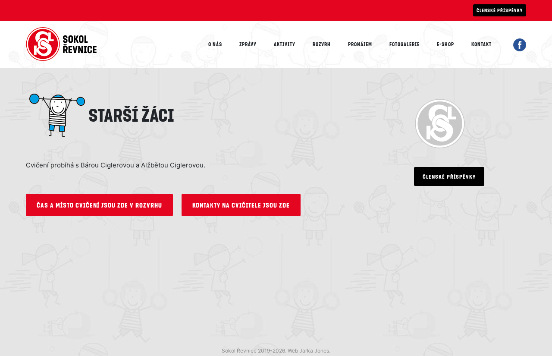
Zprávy (248, 44)
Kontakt (481, 44)
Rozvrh (322, 44)
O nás (215, 44)
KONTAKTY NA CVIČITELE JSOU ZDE (241, 205)
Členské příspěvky (500, 10)
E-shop (445, 44)
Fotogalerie (404, 44)
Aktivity (284, 44)
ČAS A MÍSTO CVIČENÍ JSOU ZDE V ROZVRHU (99, 205)
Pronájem (360, 44)
